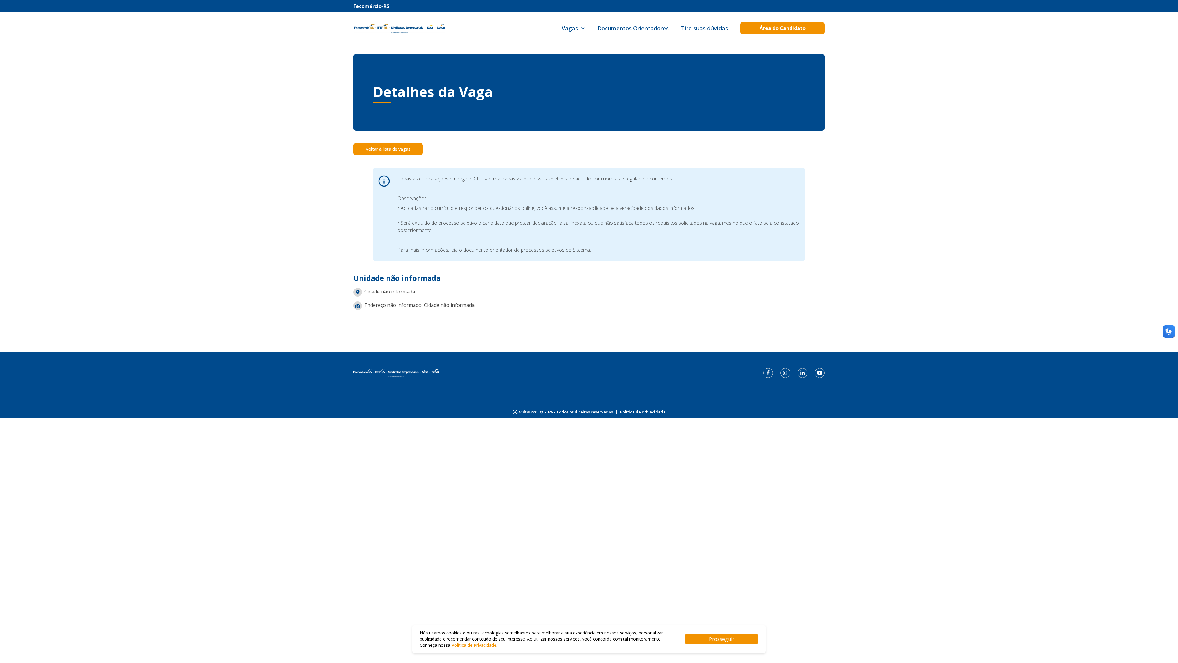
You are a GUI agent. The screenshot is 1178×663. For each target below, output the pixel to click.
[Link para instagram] (785, 373)
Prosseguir (721, 639)
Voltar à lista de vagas (388, 149)
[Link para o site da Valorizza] (525, 412)
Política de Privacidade (643, 412)
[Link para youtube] (820, 373)
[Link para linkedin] (802, 373)
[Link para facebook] (768, 373)
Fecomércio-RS (371, 6)
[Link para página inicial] (396, 373)
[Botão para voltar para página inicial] (399, 28)
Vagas (570, 28)
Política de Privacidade (474, 645)
